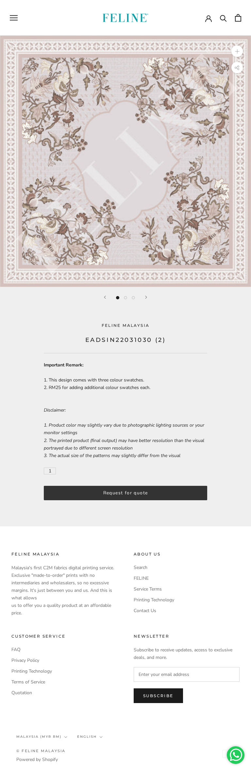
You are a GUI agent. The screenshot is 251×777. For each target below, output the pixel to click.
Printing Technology (154, 600)
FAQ (16, 649)
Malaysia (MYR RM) (38, 736)
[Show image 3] (133, 297)
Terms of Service (28, 682)
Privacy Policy (25, 660)
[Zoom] (237, 51)
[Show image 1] (117, 297)
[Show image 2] (125, 297)
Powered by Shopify (37, 759)
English (87, 736)
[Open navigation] (14, 18)
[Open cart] (238, 18)
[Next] (146, 297)
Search (140, 567)
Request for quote (125, 493)
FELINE (141, 578)
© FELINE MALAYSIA (40, 751)
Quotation (21, 693)
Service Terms (148, 589)
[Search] (223, 17)
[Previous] (105, 297)
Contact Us (145, 611)
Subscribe (158, 695)
